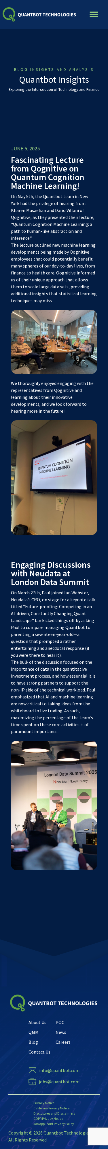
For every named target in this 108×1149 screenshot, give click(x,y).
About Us (37, 1022)
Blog (33, 1042)
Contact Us (39, 1052)
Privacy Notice (43, 1103)
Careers (63, 1042)
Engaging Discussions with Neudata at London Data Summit (50, 573)
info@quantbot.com (59, 1070)
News (61, 1032)
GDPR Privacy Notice (48, 1118)
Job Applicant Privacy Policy (53, 1124)
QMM (34, 1032)
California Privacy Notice (51, 1108)
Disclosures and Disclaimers (54, 1113)
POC (60, 1022)
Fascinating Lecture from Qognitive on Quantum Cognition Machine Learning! (47, 172)
